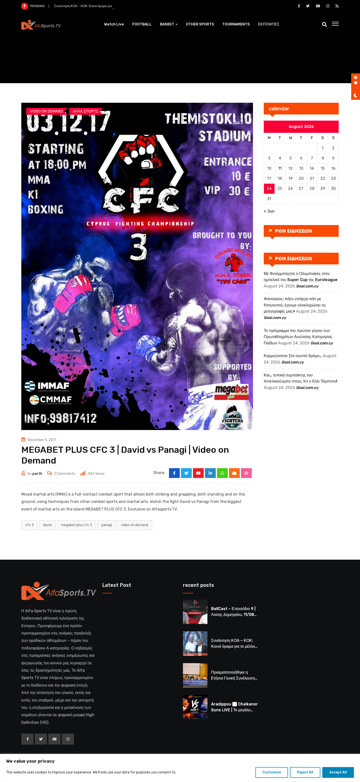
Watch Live (114, 24)
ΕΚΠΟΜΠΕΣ (268, 24)
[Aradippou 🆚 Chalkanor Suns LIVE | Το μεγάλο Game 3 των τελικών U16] (195, 707)
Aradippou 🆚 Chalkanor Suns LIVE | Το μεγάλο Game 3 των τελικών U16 (234, 710)
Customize (272, 772)
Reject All (305, 772)
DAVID (47, 525)
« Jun (269, 211)
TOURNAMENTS (236, 24)
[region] (180, 768)
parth (37, 474)
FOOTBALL (142, 24)
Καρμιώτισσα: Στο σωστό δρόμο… (293, 355)
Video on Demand (134, 525)
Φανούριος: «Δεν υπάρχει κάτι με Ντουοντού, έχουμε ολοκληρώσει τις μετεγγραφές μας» (295, 305)
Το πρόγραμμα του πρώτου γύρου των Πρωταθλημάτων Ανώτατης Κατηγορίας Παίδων (298, 336)
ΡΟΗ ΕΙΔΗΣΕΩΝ (293, 230)
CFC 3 (29, 525)
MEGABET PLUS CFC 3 (76, 525)
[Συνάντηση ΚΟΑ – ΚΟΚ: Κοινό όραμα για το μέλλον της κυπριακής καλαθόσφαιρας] (195, 643)
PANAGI (106, 525)
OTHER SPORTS (200, 24)
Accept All (338, 772)
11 (280, 168)
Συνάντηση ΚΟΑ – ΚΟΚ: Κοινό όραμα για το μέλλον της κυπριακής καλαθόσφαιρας (112, 6)
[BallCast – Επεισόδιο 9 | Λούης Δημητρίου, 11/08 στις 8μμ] (195, 612)
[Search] (324, 24)
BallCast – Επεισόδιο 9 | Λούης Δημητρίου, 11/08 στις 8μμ (233, 614)
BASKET (167, 24)
